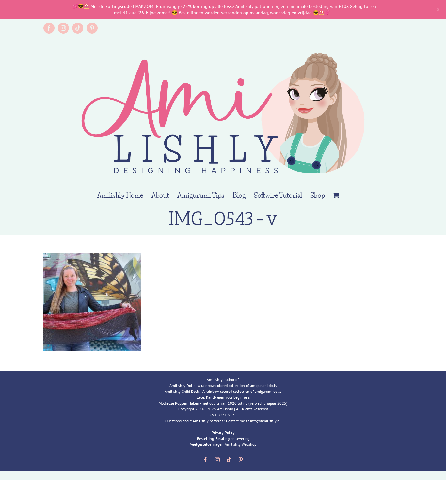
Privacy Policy (223, 432)
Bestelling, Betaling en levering (223, 438)
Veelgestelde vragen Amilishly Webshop (223, 444)
